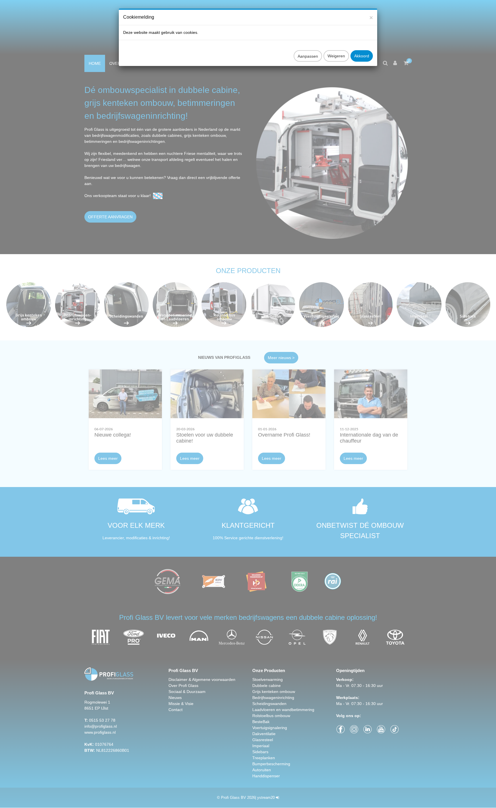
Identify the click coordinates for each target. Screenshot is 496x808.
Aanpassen (308, 56)
